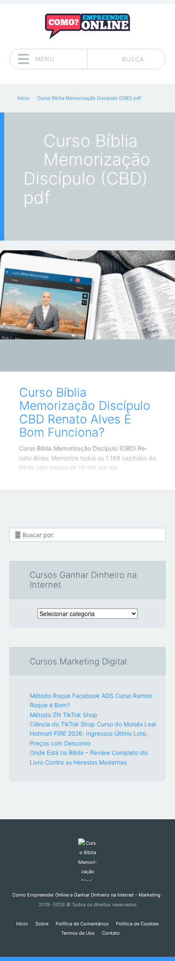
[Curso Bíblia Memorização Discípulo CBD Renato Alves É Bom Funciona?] (87, 294)
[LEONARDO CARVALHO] (104, 356)
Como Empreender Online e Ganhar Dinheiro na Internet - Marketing (86, 895)
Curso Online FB (81, 358)
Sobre (41, 924)
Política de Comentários (82, 924)
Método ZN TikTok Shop (63, 714)
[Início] (87, 859)
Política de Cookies (137, 924)
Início (22, 924)
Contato (111, 933)
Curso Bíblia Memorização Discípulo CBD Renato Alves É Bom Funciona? (84, 412)
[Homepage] (87, 26)
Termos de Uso (78, 933)
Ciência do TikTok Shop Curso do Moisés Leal (93, 724)
